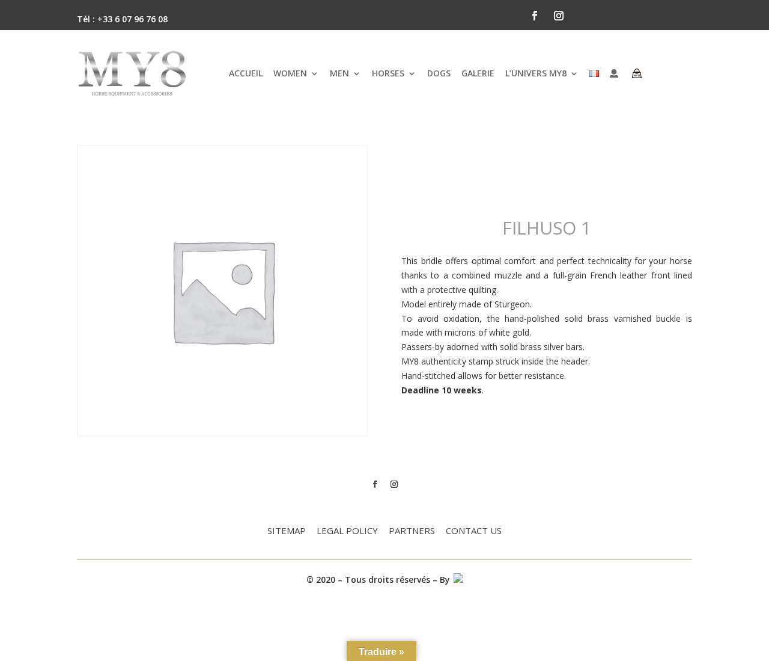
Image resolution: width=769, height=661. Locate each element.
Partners (412, 531)
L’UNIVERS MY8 (536, 73)
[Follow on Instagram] (558, 15)
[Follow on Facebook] (534, 15)
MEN (339, 73)
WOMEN (290, 73)
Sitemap (286, 531)
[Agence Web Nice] (457, 579)
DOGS (439, 73)
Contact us (474, 531)
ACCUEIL (246, 73)
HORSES (388, 73)
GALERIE (477, 73)
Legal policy (347, 531)
